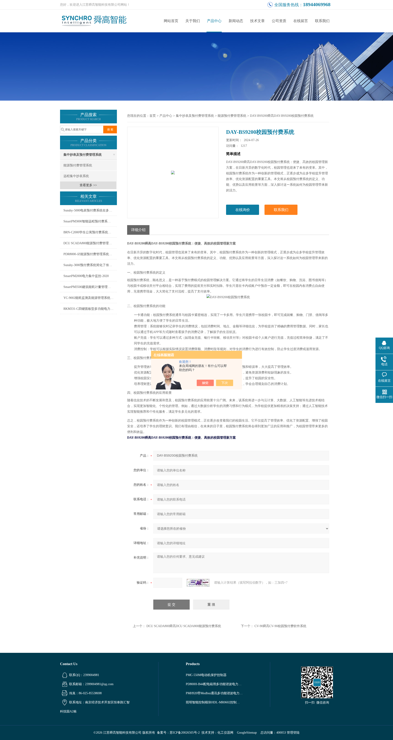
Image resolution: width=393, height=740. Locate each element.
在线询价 (242, 210)
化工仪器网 (225, 732)
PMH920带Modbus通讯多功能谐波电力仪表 (214, 693)
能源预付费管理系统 (77, 165)
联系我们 (322, 21)
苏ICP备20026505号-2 (185, 732)
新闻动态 (236, 21)
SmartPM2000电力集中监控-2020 (86, 276)
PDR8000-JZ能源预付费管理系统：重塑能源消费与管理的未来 (90, 254)
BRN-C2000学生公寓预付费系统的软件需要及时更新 (90, 232)
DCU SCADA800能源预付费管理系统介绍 (90, 243)
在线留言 (300, 21)
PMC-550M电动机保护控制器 (206, 675)
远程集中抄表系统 (76, 176)
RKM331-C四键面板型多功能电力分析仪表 (90, 308)
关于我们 (192, 21)
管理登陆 (293, 732)
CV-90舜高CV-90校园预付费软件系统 (280, 626)
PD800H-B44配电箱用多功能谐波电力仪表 (214, 684)
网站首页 (171, 21)
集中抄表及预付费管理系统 (82, 154)
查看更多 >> (88, 185)
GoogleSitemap (247, 732)
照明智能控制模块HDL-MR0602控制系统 (214, 702)
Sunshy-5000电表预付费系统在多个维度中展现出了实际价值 (90, 210)
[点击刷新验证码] (198, 583)
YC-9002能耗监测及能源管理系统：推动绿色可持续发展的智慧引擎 (90, 298)
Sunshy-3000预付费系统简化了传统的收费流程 (90, 265)
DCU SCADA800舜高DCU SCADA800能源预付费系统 (183, 626)
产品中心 (214, 21)
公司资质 (279, 21)
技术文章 (257, 21)
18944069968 (316, 4)
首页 (152, 115)
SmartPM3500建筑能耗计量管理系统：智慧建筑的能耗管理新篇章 (90, 287)
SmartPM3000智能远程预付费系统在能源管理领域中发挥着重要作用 (90, 221)
